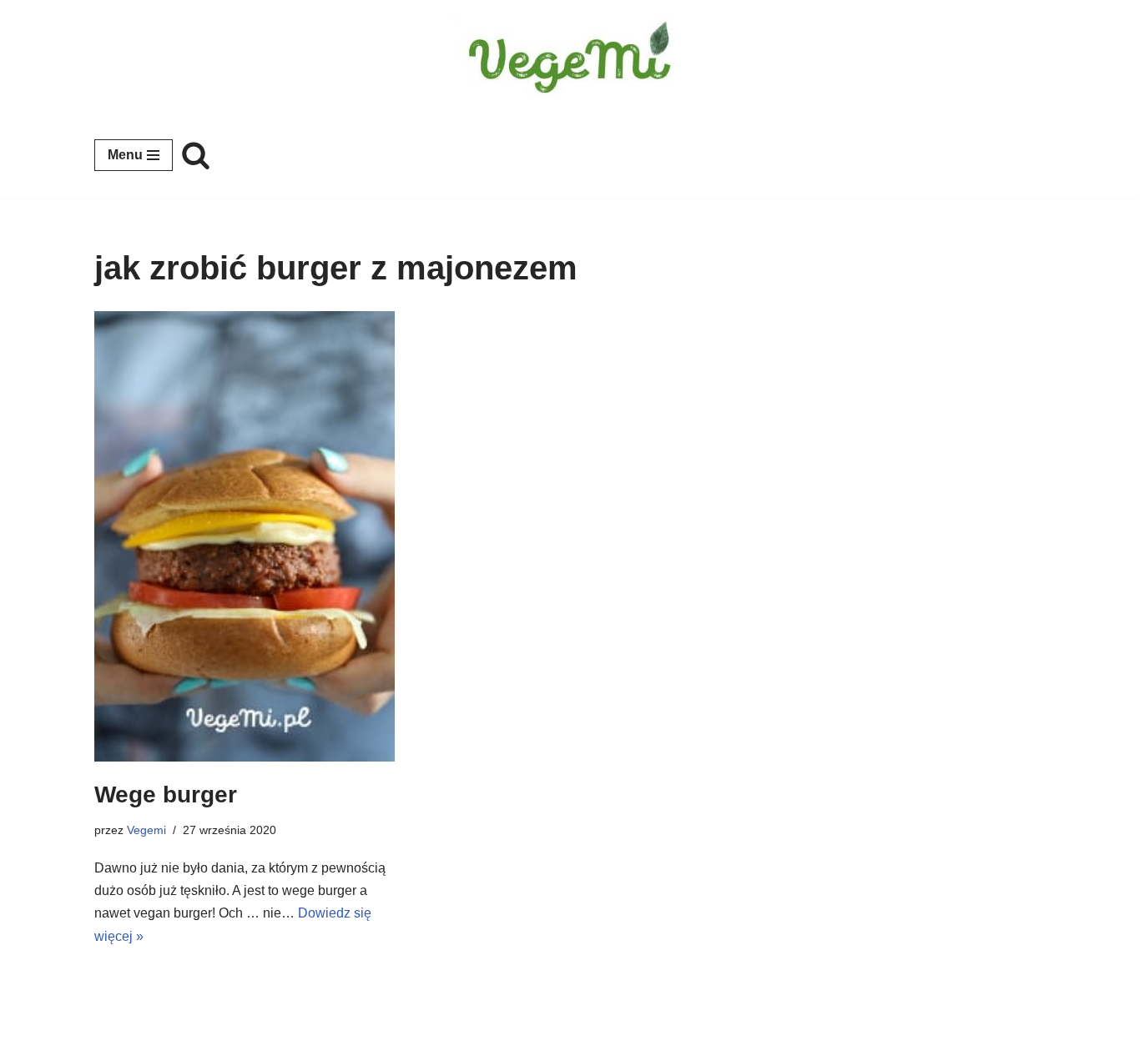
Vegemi (146, 830)
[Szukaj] (195, 154)
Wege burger (165, 794)
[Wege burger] (244, 536)
